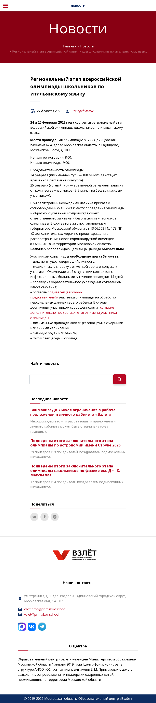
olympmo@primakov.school (45, 609)
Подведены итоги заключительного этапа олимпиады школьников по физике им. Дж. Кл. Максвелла (76, 470)
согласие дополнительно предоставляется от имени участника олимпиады (73, 312)
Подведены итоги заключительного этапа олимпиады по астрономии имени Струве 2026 (75, 442)
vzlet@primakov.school (41, 614)
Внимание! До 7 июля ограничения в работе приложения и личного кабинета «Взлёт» (73, 412)
